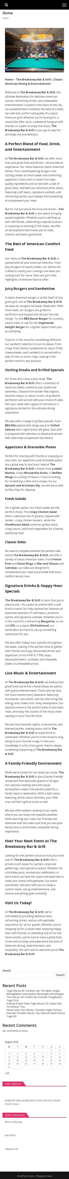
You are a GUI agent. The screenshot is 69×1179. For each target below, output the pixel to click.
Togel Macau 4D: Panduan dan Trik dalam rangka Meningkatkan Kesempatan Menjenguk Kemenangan (35, 992)
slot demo (10, 1135)
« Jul (7, 1072)
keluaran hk (12, 1149)
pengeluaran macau (32, 1100)
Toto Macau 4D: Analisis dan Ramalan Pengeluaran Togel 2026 (34, 998)
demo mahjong (13, 1121)
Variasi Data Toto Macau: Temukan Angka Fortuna (33, 1009)
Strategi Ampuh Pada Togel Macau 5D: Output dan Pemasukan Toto (33, 1005)
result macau (12, 1103)
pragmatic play (13, 1100)
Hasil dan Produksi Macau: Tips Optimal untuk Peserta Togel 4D (35, 1014)
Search (7, 970)
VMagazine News (44, 1176)
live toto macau (52, 1100)
